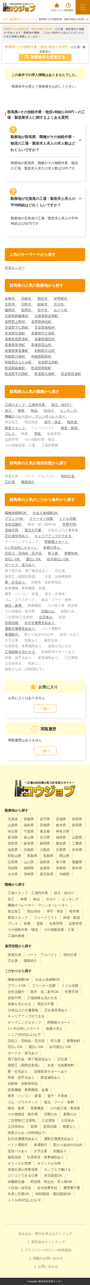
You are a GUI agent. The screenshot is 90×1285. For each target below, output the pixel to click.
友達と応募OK (18, 1194)
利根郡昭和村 (41, 356)
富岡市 (26, 310)
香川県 (61, 862)
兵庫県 (61, 850)
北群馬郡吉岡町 (47, 316)
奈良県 (77, 850)
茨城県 (45, 825)
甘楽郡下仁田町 (17, 327)
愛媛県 (77, 862)
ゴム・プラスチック (23, 1102)
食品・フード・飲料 (59, 1102)
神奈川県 (62, 831)
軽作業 (72, 422)
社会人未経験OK (46, 513)
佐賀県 (45, 868)
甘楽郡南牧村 (45, 327)
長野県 (13, 843)
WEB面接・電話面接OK (53, 1194)
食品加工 (14, 911)
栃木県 (61, 825)
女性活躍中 (14, 524)
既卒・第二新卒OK (44, 992)
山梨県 (77, 837)
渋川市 (59, 304)
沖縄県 (64, 874)
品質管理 (75, 923)
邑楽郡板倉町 (15, 368)
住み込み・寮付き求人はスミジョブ (45, 1234)
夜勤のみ (70, 1114)
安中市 (42, 310)
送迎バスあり (18, 1151)
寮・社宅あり (15, 582)
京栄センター (15, 268)
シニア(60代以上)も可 (24, 1034)
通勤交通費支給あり (20, 629)
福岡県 (29, 868)
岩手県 (45, 819)
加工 (8, 410)
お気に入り (57, 10)
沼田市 (26, 304)
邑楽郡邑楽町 (71, 374)
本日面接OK (53, 1175)
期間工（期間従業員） (24, 1065)
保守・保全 (53, 422)
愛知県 (61, 843)
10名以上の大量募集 (23, 1010)
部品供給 (34, 911)
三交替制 (48, 1120)
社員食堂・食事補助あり (45, 1157)
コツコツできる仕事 (23, 1175)
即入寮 (53, 553)
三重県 (77, 843)
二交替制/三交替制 (22, 1120)
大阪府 (45, 850)
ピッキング (69, 410)
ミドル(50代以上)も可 (24, 1200)
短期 (33, 1126)
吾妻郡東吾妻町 (17, 351)
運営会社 (38, 1242)
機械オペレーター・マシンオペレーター (35, 416)
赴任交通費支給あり (40, 623)
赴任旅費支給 (47, 1188)
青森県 (29, 819)
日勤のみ (48, 611)
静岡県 (45, 843)
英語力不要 (33, 530)
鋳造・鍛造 (70, 428)
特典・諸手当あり (21, 1077)
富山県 (29, 837)
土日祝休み (16, 1126)
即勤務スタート (57, 542)
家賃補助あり (51, 1077)
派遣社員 (14, 955)
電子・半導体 (57, 1096)
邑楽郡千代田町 (17, 374)
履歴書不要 (71, 1188)
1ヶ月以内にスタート (21, 547)
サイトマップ (55, 1242)
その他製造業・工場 (59, 929)
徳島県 (45, 862)
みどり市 (61, 310)
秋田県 (77, 819)
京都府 (29, 850)
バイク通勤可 (18, 1145)
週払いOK (34, 559)
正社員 (10, 482)
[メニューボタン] (83, 7)
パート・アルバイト (42, 955)
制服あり (60, 1151)
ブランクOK (14, 519)
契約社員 (68, 476)
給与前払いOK (58, 559)
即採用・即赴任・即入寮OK (51, 1182)
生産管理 (56, 923)
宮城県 (61, 819)
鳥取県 (32, 856)
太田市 (10, 304)
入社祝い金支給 (19, 1188)
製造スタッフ (15, 428)
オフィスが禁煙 (19, 1163)
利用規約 (65, 1250)
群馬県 (77, 825)
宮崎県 (29, 874)
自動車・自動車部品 (23, 1083)
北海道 (13, 819)
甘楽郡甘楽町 (15, 333)
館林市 (42, 304)
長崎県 (61, 868)
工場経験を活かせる (20, 652)
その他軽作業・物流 (23, 929)
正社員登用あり (17, 536)
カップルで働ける (57, 1169)
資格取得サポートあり (50, 1071)
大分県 (13, 874)
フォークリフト (45, 917)
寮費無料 (71, 553)
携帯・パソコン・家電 (24, 1096)
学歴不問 (69, 524)
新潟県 (13, 837)
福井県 (61, 837)
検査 (21, 410)
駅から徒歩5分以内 (67, 1145)
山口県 (29, 862)
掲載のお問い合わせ (48, 1258)
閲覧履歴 (68, 10)
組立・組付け (61, 405)
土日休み (46, 617)
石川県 (45, 837)
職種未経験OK (16, 513)
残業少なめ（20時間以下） (28, 1133)
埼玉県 (13, 831)
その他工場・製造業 (65, 1108)
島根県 (48, 856)
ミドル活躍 (68, 519)
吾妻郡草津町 (15, 345)
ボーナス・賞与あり (20, 565)
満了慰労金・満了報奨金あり (29, 1059)
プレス (10, 434)
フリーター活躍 (41, 519)
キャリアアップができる (53, 536)
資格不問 (12, 530)
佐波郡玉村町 (48, 362)
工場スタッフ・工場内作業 (25, 405)
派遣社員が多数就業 (23, 1169)
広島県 (13, 862)
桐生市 (42, 298)
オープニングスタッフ (24, 1022)
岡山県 (64, 856)
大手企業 (40, 1151)
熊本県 (77, 868)
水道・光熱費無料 (60, 1065)
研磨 (27, 923)
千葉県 (29, 831)
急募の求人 (52, 547)
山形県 (13, 825)
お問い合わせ (48, 1266)
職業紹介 (28, 482)
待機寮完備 (16, 1182)
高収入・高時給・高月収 (24, 553)
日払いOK (13, 559)
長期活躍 (12, 623)
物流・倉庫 (14, 605)
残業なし (69, 1126)
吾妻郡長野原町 (17, 339)
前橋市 (10, 298)
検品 (34, 410)
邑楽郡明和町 (41, 368)
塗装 (38, 434)
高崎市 (26, 298)
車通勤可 (12, 634)
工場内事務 (16, 936)
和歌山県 (14, 856)
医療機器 (37, 1108)
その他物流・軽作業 (23, 1114)
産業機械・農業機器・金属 (28, 1090)
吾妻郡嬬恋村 (45, 339)
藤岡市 (10, 310)
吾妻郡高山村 (41, 345)
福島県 (29, 825)
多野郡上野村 (15, 322)
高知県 (13, 868)
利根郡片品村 (45, 351)
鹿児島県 (46, 874)
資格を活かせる (19, 1004)
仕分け (49, 410)
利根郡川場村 (15, 356)
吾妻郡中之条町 (43, 333)
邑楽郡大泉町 (45, 374)
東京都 (45, 831)
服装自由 (14, 1157)
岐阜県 (29, 843)
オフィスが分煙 (49, 1163)
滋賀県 (13, 850)
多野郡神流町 (41, 322)
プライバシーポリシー (41, 1250)
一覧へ (45, 709)
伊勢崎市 (61, 298)
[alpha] (19, 7)
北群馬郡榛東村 (17, 316)
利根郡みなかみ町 (19, 362)
